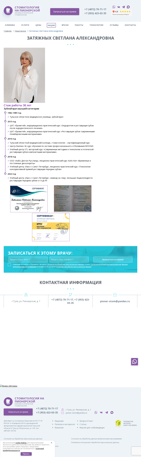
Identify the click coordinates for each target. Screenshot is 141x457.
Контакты (130, 25)
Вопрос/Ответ (86, 421)
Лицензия (59, 421)
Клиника (10, 25)
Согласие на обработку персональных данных (65, 264)
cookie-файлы (21, 443)
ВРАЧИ (65, 25)
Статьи (83, 424)
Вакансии (59, 427)
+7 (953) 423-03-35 (95, 13)
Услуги (25, 25)
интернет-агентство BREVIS (130, 424)
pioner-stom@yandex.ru (115, 301)
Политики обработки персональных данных (73, 267)
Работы (79, 25)
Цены (38, 25)
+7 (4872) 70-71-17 (95, 9)
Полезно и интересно (65, 424)
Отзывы (114, 25)
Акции (51, 25)
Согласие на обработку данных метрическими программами (96, 439)
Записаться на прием (64, 11)
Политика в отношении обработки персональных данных (95, 442)
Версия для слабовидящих (92, 427)
